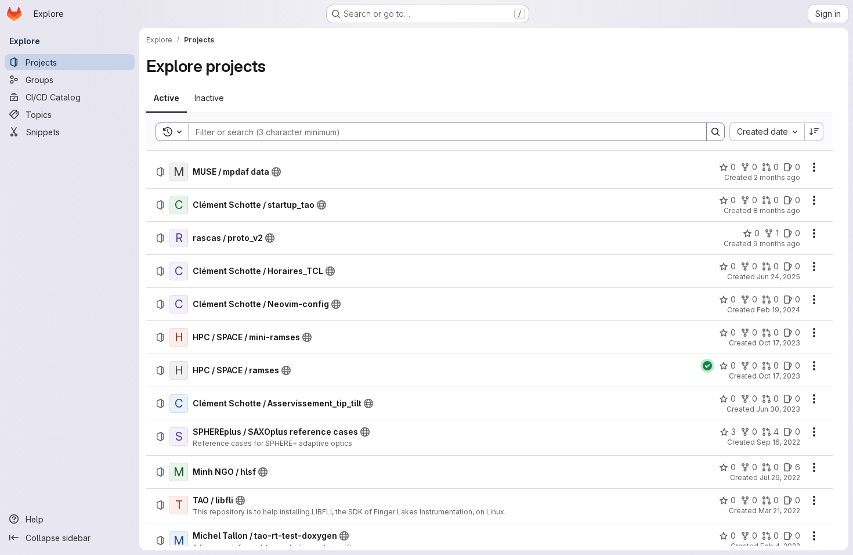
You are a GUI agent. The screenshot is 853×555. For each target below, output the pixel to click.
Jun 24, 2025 (778, 276)
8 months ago (776, 210)
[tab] (166, 98)
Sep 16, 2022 (778, 442)
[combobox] (766, 131)
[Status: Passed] (707, 366)
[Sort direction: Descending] (814, 131)
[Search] (715, 131)
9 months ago (776, 243)
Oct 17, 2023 (779, 342)
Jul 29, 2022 (780, 477)
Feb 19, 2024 (778, 309)
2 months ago (777, 177)
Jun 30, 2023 (778, 409)
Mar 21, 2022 (779, 510)
